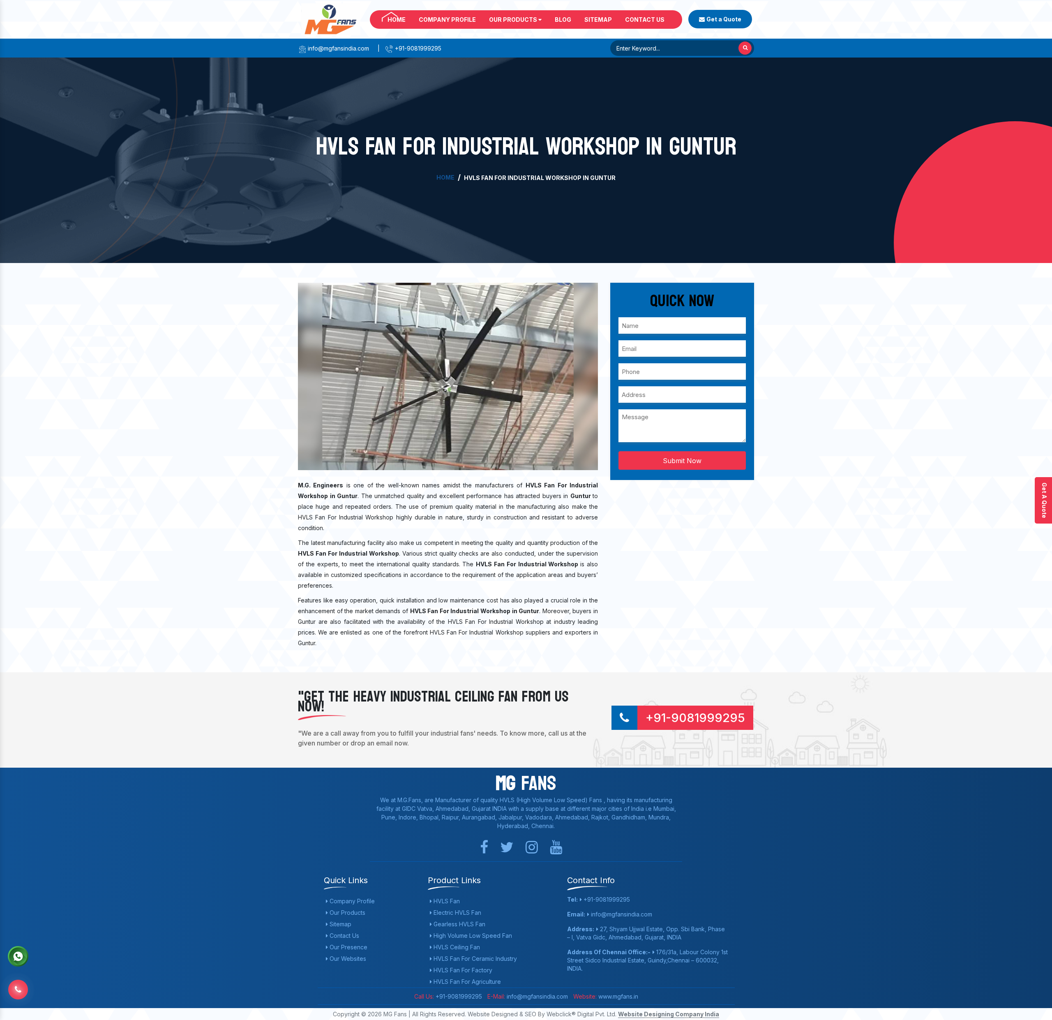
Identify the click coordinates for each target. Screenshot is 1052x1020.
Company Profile (447, 19)
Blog (563, 19)
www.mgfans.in (617, 996)
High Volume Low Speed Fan (472, 935)
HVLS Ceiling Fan (456, 947)
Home (397, 19)
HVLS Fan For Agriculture (466, 981)
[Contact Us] (18, 985)
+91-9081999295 (417, 48)
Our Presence (347, 947)
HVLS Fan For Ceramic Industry (474, 958)
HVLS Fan (446, 901)
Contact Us (644, 19)
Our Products (513, 19)
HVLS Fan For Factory (462, 970)
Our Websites (347, 958)
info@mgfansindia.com (337, 48)
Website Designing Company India (668, 1014)
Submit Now (682, 461)
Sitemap (598, 19)
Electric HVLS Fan (456, 912)
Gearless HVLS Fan (458, 924)
